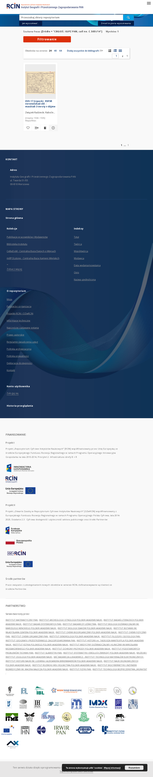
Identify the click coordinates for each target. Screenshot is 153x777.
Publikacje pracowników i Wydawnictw (27, 237)
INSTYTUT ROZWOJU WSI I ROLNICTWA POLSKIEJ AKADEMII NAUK (64, 665)
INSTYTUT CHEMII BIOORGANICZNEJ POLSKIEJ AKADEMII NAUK (86, 632)
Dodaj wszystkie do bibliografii (83, 50)
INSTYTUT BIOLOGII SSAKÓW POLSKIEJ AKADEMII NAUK (85, 628)
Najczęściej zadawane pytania (23, 327)
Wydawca (79, 258)
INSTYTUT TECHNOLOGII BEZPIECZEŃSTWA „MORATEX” (120, 669)
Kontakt (11, 370)
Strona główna (14, 218)
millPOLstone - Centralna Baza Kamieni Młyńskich (33, 258)
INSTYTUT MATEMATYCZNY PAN (22, 620)
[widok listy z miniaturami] (115, 51)
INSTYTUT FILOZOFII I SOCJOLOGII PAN (120, 636)
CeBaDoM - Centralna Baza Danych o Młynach (31, 251)
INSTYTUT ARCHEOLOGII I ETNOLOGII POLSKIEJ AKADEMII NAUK (70, 620)
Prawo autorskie (15, 334)
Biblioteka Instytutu (17, 244)
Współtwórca (81, 251)
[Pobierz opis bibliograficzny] (36, 127)
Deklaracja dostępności (19, 363)
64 (60, 50)
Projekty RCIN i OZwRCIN (20, 313)
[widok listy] (120, 51)
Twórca (78, 244)
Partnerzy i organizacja (19, 306)
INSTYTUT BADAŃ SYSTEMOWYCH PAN (42, 624)
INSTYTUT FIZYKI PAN (80, 669)
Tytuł (76, 237)
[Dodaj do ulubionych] (27, 127)
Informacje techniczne (18, 320)
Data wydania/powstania (87, 265)
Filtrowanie (47, 39)
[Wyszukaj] (128, 17)
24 (50, 50)
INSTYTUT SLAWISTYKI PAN (48, 652)
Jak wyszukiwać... (30, 23)
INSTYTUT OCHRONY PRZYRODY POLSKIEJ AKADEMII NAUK (81, 648)
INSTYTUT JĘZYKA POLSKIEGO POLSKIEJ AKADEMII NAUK (40, 644)
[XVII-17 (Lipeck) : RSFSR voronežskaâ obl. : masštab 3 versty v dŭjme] (40, 83)
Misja (9, 299)
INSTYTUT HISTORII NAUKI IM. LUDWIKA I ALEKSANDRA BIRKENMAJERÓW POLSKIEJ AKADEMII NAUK (54, 661)
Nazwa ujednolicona (85, 279)
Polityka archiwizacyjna (19, 349)
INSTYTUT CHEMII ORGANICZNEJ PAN (29, 636)
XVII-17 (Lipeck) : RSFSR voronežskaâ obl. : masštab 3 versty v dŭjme (40, 104)
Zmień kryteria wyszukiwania (116, 23)
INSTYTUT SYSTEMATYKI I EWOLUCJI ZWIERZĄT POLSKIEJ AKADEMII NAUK (99, 652)
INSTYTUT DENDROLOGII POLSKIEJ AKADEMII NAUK (74, 636)
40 (55, 50)
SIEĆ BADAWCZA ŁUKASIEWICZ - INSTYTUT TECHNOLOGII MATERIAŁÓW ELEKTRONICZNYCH (99, 656)
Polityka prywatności (18, 356)
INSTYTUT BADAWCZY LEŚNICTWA (80, 624)
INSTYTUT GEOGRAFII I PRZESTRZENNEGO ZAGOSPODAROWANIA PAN (41, 640)
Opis (76, 272)
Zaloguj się (13, 393)
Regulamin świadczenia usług (22, 342)
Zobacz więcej (14, 269)
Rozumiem (134, 767)
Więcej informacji (112, 767)
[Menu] (148, 3)
